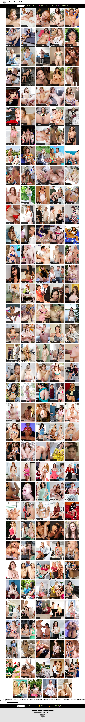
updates (60, 700)
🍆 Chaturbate (63, 5)
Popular (28, 5)
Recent (35, 5)
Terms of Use (34, 710)
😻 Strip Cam (42, 5)
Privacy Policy (40, 710)
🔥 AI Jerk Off (52, 5)
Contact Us (45, 712)
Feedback (49, 712)
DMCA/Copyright (52, 710)
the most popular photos (12, 702)
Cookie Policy (46, 710)
